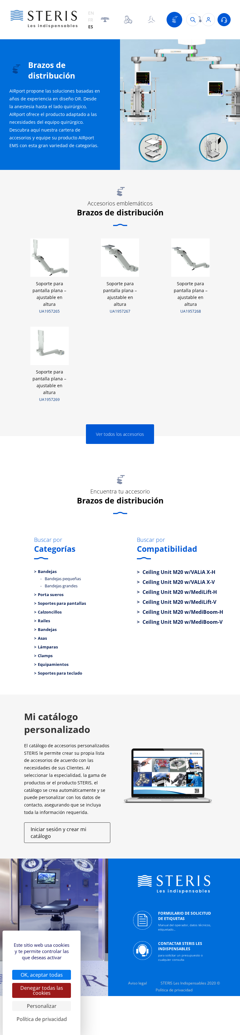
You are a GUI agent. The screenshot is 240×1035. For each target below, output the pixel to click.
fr (90, 20)
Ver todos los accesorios (120, 434)
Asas (42, 638)
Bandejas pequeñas (63, 578)
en (91, 13)
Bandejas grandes (61, 586)
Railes (44, 620)
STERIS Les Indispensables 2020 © (190, 983)
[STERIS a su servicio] (224, 19)
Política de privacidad (174, 990)
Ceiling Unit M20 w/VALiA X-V (178, 582)
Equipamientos (53, 664)
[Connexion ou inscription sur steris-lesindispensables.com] (208, 19)
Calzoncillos (50, 612)
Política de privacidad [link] (42, 1019)
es (90, 27)
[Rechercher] (192, 19)
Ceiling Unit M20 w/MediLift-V (178, 602)
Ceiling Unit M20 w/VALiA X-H (178, 572)
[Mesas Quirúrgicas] (105, 19)
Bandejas (47, 571)
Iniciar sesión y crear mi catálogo (58, 833)
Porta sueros (50, 594)
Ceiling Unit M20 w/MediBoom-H (182, 612)
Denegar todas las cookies (41, 990)
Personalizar (42, 1006)
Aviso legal (137, 983)
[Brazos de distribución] (174, 19)
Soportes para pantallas (62, 603)
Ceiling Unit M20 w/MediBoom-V (181, 622)
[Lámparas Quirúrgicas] (128, 19)
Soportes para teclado (60, 673)
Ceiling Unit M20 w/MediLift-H (179, 592)
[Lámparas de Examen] (151, 19)
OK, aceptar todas (42, 974)
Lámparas (48, 647)
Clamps (45, 655)
